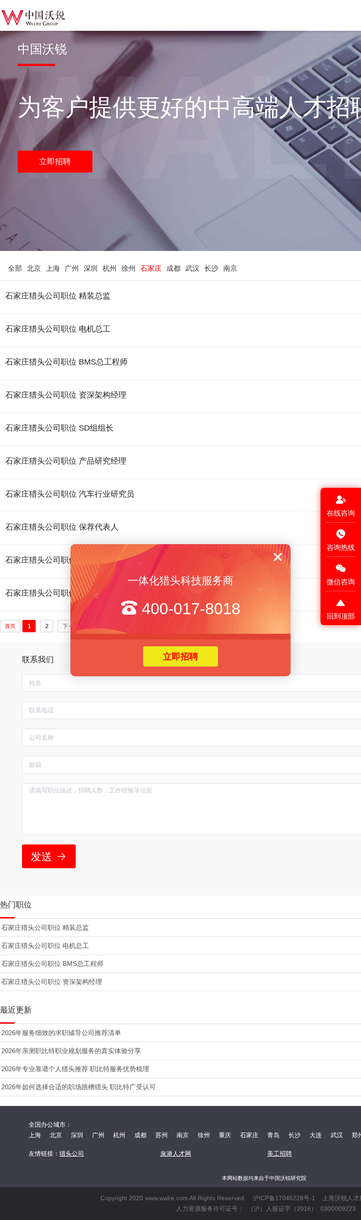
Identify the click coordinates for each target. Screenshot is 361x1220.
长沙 (211, 268)
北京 (34, 268)
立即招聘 (180, 656)
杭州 (110, 268)
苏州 (161, 1135)
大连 (315, 1135)
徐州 (129, 268)
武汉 (192, 268)
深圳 (91, 268)
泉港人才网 (175, 1153)
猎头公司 (71, 1153)
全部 (15, 268)
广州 (72, 268)
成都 (173, 268)
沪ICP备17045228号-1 (284, 1198)
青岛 (273, 1135)
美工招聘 (279, 1153)
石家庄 (151, 268)
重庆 (225, 1135)
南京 (230, 268)
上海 (53, 268)
